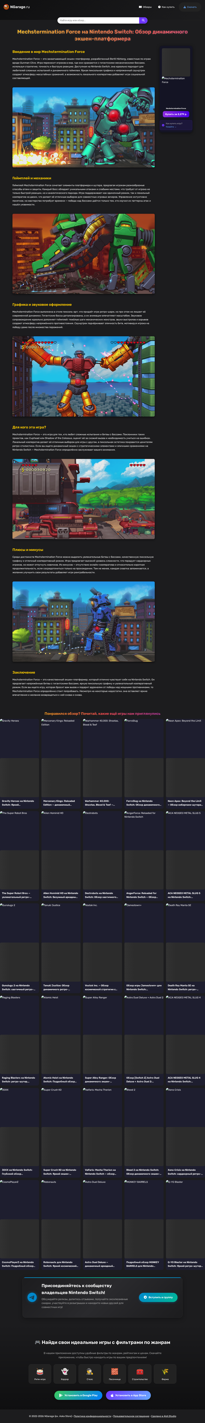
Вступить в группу (161, 1297)
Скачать (192, 7)
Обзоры (147, 7)
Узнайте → (171, 127)
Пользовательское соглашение (131, 1416)
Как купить (168, 7)
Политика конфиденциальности (92, 1416)
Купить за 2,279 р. (176, 114)
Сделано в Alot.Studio (163, 1416)
